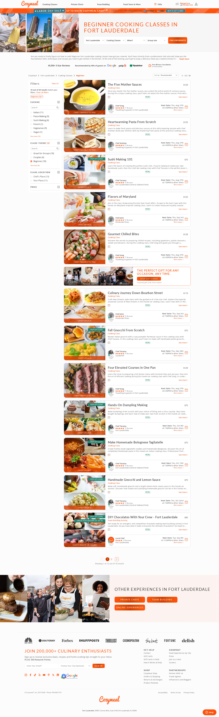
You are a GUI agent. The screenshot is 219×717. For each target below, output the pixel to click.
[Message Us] (178, 4)
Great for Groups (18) (43, 153)
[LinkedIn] (58, 675)
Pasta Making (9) (41, 116)
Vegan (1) (37, 132)
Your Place (40, 181)
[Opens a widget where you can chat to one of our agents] (209, 712)
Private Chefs (77, 4)
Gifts (159, 4)
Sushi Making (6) (41, 120)
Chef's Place (41, 177)
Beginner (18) (39, 161)
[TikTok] (35, 675)
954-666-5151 (188, 5)
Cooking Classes (50, 4)
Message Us (184, 3)
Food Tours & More (132, 4)
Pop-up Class (96, 159)
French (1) (38, 124)
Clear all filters (42, 92)
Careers (172, 662)
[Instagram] (26, 675)
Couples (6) (38, 157)
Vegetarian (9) (40, 128)
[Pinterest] (48, 675)
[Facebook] (30, 675)
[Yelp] (39, 675)
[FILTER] (45, 102)
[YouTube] (44, 675)
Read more (184, 59)
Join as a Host (175, 659)
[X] (53, 675)
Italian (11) (38, 112)
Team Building (103, 4)
